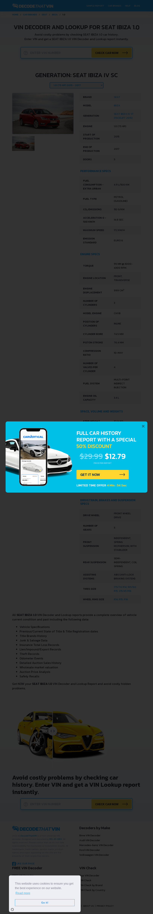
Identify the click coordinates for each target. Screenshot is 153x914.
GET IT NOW (90, 474)
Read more (22, 893)
